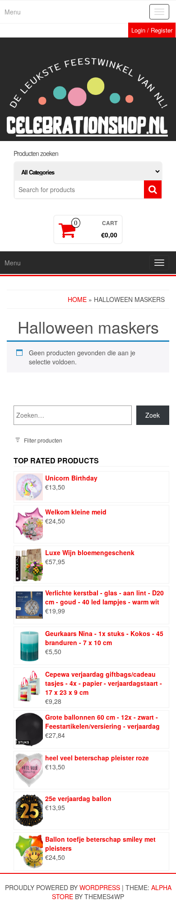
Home (77, 299)
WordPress (99, 887)
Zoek (152, 415)
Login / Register (151, 30)
